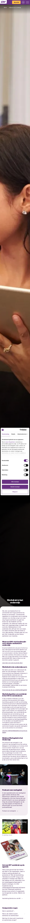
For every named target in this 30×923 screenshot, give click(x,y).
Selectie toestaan (15, 486)
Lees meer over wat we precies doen (12, 663)
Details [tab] (13, 434)
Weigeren (15, 491)
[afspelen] (15, 826)
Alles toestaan (15, 481)
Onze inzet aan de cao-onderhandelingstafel (14, 690)
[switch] (26, 465)
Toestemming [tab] (5, 434)
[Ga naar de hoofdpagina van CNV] (3, 2)
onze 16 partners (10, 442)
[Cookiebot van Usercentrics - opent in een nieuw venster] (21, 430)
